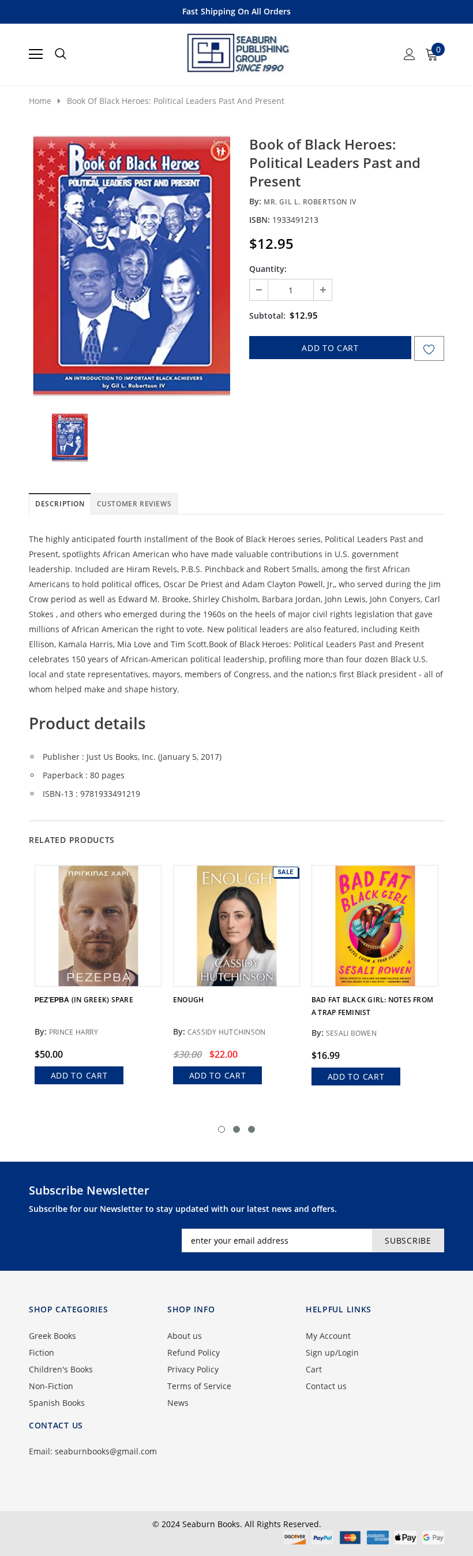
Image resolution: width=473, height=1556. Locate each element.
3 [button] (251, 1129)
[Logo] (237, 51)
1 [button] (221, 1129)
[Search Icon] (60, 54)
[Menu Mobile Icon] (36, 54)
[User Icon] (409, 54)
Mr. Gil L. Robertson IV (310, 202)
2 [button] (236, 1129)
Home (40, 100)
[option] (131, 265)
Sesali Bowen (351, 1033)
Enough (188, 1000)
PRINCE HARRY (73, 1032)
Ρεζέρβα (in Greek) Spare (84, 1000)
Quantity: (268, 268)
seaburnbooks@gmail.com (106, 1451)
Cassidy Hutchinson (226, 1032)
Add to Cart (79, 1075)
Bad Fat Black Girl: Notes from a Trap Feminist (372, 1006)
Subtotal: (267, 315)
